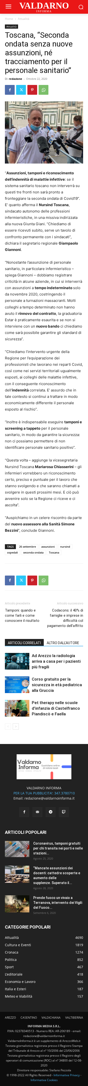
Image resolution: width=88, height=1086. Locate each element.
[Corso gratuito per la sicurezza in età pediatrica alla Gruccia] (17, 684)
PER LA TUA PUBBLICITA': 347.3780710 (44, 793)
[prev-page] (8, 726)
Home (9, 19)
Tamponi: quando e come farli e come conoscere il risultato (22, 615)
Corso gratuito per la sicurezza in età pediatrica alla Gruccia (57, 685)
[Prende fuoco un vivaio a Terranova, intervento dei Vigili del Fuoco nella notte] (17, 903)
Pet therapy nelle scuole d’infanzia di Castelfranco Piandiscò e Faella (56, 708)
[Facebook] (10, 90)
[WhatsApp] (43, 90)
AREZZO (10, 1017)
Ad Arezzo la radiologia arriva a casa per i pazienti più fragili (56, 661)
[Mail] (37, 812)
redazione (15, 79)
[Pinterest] (32, 90)
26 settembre (27, 546)
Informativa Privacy (67, 1075)
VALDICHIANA (51, 1017)
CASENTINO (29, 1017)
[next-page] (16, 726)
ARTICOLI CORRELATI (24, 643)
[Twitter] (21, 90)
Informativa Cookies (44, 1080)
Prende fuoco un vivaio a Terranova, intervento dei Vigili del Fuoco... (57, 902)
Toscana (54, 552)
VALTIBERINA (74, 1017)
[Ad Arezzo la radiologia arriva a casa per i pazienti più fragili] (17, 661)
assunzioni (48, 546)
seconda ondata (33, 552)
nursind (65, 546)
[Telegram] (50, 812)
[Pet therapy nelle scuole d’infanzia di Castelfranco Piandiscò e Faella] (17, 708)
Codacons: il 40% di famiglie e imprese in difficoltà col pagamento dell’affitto (65, 618)
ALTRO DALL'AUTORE (63, 643)
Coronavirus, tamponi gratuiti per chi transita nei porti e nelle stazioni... (58, 848)
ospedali (12, 552)
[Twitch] (64, 812)
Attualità (23, 19)
